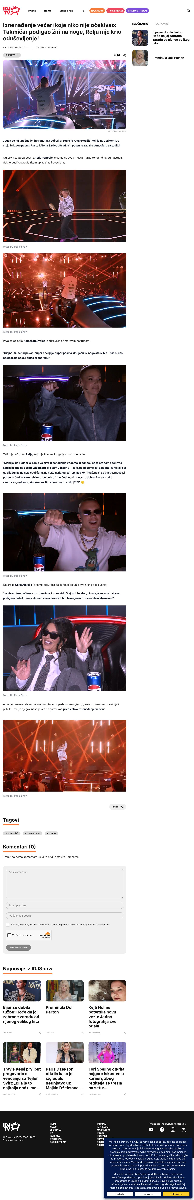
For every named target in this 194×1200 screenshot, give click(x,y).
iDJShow (97, 10)
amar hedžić (11, 833)
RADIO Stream (58, 1142)
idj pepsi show (32, 833)
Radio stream (137, 10)
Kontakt (102, 1136)
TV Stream (115, 10)
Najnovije (161, 23)
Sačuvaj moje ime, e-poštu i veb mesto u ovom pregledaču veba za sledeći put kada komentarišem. (60, 924)
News (48, 10)
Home (32, 10)
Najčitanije (140, 23)
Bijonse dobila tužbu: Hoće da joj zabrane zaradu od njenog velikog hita (21, 1014)
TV (83, 10)
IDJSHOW (51, 833)
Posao (101, 1133)
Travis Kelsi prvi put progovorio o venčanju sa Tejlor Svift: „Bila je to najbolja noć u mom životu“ (22, 1081)
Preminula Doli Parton (60, 1009)
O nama (101, 1123)
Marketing (103, 1130)
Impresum (103, 1126)
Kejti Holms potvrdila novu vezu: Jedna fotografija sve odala (103, 1016)
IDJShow (10, 55)
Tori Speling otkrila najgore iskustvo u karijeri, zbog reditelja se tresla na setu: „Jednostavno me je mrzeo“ (106, 1083)
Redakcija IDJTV (19, 47)
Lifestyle (66, 10)
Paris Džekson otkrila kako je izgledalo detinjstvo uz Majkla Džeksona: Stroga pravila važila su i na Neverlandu (63, 1085)
